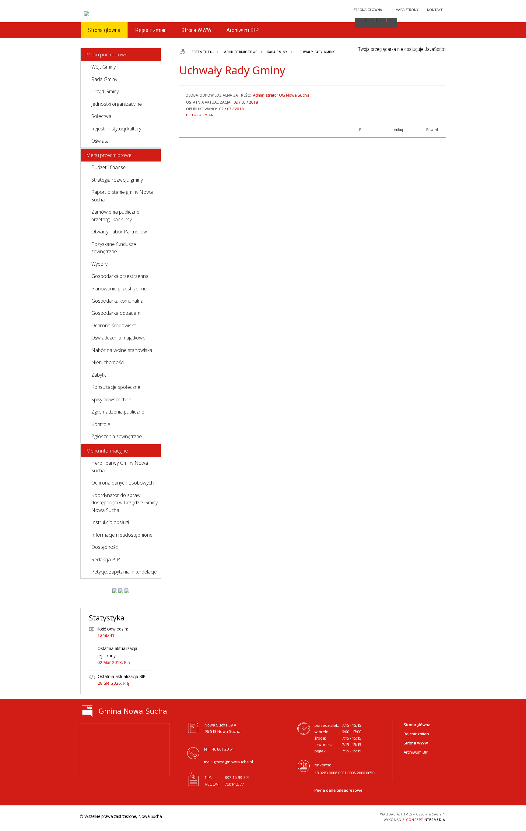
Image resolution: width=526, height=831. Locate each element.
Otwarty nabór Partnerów (119, 231)
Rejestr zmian (416, 734)
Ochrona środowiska (113, 325)
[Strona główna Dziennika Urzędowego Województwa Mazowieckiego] (126, 590)
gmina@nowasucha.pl (233, 762)
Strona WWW (416, 743)
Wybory (99, 264)
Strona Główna (367, 9)
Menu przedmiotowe (109, 155)
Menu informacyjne (107, 450)
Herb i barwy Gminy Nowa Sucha (119, 467)
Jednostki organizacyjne (116, 104)
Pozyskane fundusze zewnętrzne (113, 248)
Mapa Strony (407, 9)
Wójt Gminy (103, 66)
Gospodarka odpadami (116, 313)
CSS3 (334, 816)
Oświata (100, 140)
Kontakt (435, 9)
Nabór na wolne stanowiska (121, 350)
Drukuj (417, 73)
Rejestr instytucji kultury (116, 128)
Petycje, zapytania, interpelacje (124, 571)
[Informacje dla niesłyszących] (381, 23)
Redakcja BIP (105, 559)
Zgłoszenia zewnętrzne (116, 436)
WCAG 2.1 (354, 816)
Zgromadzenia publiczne (117, 411)
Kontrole (100, 424)
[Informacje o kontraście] (392, 23)
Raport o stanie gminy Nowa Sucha (122, 196)
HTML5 (325, 816)
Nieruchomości (107, 362)
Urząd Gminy (105, 91)
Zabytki (99, 374)
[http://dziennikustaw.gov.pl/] (120, 590)
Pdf (407, 73)
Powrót (428, 73)
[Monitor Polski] (114, 590)
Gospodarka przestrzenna (120, 276)
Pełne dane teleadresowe (338, 790)
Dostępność (104, 547)
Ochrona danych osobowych (122, 482)
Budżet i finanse (108, 167)
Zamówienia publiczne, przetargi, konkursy (115, 215)
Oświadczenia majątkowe (118, 337)
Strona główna (417, 724)
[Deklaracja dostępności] (370, 23)
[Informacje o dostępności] (360, 23)
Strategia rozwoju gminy (117, 179)
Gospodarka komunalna (117, 300)
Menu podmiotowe (107, 54)
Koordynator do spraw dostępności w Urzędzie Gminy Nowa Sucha (124, 502)
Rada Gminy (104, 79)
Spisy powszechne (111, 399)
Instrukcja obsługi (110, 522)
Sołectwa (101, 116)
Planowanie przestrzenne (119, 288)
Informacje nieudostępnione (122, 534)
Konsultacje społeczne (115, 387)
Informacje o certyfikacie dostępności (261, 817)
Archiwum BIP (416, 752)
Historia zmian (199, 114)
